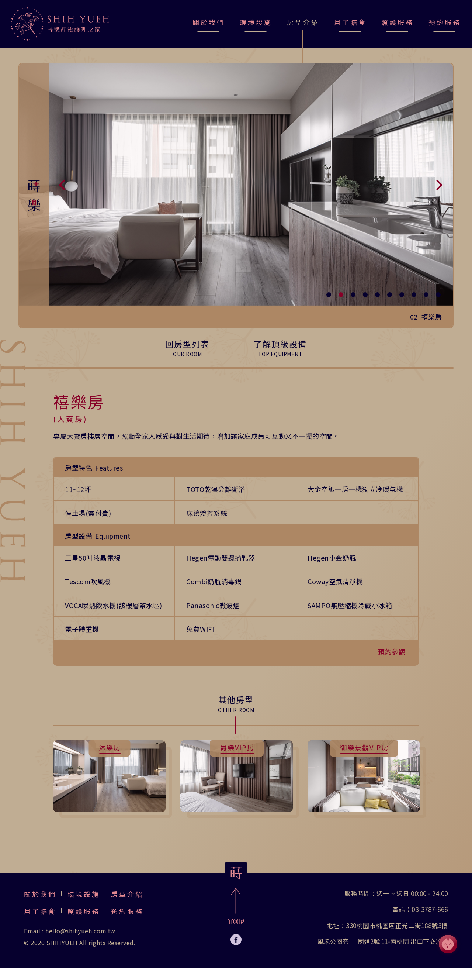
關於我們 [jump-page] (208, 22)
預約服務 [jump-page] (444, 22)
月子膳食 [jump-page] (350, 22)
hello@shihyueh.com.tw (80, 930)
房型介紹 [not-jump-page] (303, 22)
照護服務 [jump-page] (397, 22)
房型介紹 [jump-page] (127, 894)
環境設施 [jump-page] (256, 22)
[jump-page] (60, 24)
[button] (62, 184)
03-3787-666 (430, 909)
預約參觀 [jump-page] (391, 651)
